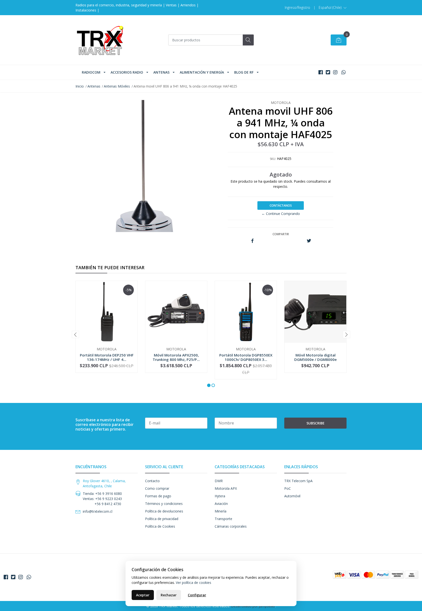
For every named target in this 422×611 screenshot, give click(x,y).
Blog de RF (243, 72)
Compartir (281, 234)
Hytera (220, 496)
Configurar (197, 595)
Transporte (223, 518)
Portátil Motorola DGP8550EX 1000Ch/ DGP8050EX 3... (245, 357)
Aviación (221, 503)
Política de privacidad (161, 518)
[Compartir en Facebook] (252, 241)
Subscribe (315, 423)
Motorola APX (226, 488)
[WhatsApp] (343, 72)
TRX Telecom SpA (298, 480)
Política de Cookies (160, 526)
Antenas (161, 72)
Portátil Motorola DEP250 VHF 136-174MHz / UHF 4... (107, 357)
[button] (333, 7)
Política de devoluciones (164, 511)
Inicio (79, 86)
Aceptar (142, 595)
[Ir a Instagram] (335, 72)
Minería (220, 511)
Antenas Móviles (117, 86)
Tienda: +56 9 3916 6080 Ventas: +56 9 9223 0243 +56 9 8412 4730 (102, 498)
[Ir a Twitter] (328, 72)
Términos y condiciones (164, 503)
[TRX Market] (99, 39)
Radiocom (91, 72)
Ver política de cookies (193, 582)
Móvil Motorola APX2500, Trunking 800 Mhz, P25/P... (176, 357)
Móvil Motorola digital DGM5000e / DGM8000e (315, 357)
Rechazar (169, 595)
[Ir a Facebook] (320, 72)
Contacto (152, 480)
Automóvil (292, 496)
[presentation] (75, 334)
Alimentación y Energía (202, 72)
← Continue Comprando (281, 213)
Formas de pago (158, 496)
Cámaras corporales (231, 526)
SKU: (273, 159)
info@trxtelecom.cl (97, 511)
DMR (219, 480)
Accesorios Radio (127, 72)
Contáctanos (281, 205)
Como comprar (157, 488)
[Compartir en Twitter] (309, 241)
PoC (287, 488)
